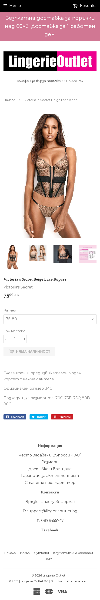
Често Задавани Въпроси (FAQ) (50, 455)
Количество (14, 331)
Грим (48, 558)
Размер (9, 310)
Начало (9, 100)
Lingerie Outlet (54, 575)
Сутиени (41, 553)
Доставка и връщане (50, 469)
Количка (88, 5)
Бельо (25, 553)
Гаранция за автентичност (50, 475)
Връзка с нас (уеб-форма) (50, 501)
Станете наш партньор (50, 482)
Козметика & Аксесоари (73, 553)
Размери (50, 462)
